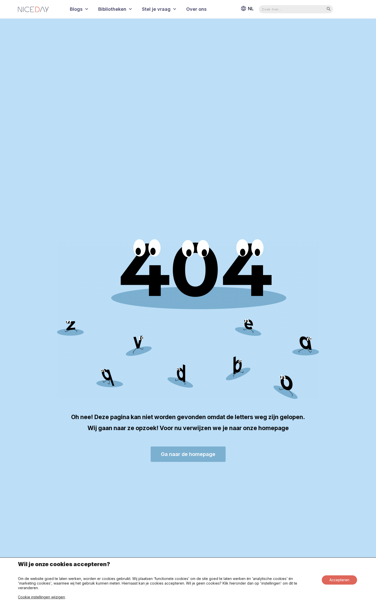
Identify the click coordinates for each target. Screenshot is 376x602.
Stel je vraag (156, 9)
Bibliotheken (112, 9)
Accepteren (339, 580)
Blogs (76, 9)
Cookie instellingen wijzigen (41, 597)
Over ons (196, 9)
